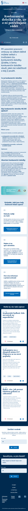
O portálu (14, 490)
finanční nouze (12, 336)
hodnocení (7, 42)
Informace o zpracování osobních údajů (4, 499)
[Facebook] (23, 42)
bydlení (5, 336)
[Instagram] (25, 496)
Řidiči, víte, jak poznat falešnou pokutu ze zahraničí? (13, 392)
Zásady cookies (13, 497)
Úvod (12, 7)
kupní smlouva (16, 376)
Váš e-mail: (3, 438)
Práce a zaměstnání (17, 30)
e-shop (9, 376)
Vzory (14, 487)
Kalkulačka (14, 492)
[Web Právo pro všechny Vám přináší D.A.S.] (14, 190)
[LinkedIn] (26, 42)
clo (4, 376)
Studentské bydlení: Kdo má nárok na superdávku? (14, 315)
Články (15, 7)
